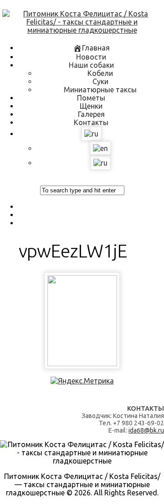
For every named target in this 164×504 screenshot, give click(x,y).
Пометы (91, 98)
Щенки (91, 106)
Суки (100, 81)
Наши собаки (91, 65)
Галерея (91, 114)
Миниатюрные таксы (100, 90)
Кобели (100, 73)
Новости (91, 57)
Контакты (91, 122)
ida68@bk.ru (146, 430)
